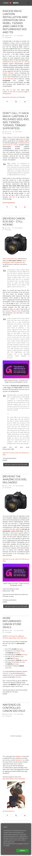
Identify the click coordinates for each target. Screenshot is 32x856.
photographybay (9, 202)
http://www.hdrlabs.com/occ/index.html (14, 779)
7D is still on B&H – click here (14, 303)
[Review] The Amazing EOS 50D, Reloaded (15, 479)
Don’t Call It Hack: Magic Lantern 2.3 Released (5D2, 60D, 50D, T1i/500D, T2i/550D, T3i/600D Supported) (16, 121)
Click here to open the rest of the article (16, 464)
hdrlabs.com (19, 756)
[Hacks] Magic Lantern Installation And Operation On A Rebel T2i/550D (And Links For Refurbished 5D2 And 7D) (15, 21)
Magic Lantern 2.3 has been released (14, 137)
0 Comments (8, 37)
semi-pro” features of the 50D (14, 311)
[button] (28, 3)
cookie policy (18, 842)
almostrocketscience (11, 97)
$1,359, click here (8, 78)
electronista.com (9, 811)
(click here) (13, 531)
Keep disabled (10, 850)
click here (19, 649)
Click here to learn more (11, 90)
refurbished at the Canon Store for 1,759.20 (16, 62)
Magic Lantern (15, 43)
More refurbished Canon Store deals (12, 623)
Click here (12, 197)
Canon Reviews (18, 228)
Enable (22, 850)
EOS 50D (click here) (11, 258)
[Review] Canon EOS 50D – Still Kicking (14, 221)
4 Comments (8, 487)
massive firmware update (10, 73)
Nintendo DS (19, 760)
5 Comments (8, 133)
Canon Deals (19, 630)
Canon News (19, 35)
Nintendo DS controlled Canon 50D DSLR (14, 707)
